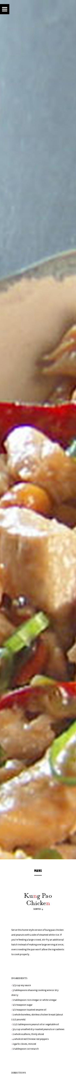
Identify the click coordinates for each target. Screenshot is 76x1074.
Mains (38, 871)
